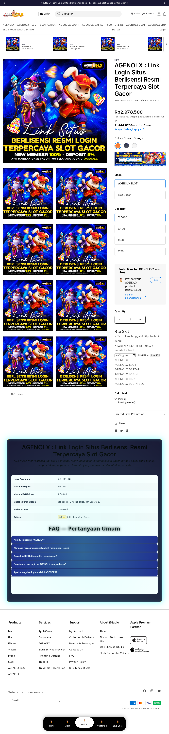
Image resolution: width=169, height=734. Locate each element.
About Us (105, 631)
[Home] (14, 14)
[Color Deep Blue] (126, 145)
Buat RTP (155, 355)
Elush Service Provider (52, 649)
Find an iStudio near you (111, 639)
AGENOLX (9, 24)
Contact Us (76, 649)
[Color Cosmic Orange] (118, 145)
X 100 (121, 228)
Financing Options (49, 655)
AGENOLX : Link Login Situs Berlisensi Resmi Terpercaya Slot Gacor (84, 3)
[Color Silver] (134, 145)
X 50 (121, 240)
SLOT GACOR (48, 24)
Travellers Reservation (52, 668)
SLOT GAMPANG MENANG (18, 29)
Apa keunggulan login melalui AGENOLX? (35, 572)
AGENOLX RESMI (27, 24)
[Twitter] (122, 431)
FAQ (71, 655)
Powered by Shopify (151, 708)
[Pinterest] (128, 431)
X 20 (121, 251)
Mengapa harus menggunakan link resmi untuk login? (41, 548)
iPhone (12, 643)
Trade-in (44, 662)
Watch (12, 649)
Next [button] (164, 3)
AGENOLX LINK (157, 24)
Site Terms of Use (79, 668)
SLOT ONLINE (115, 24)
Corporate (45, 637)
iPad (10, 637)
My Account (76, 631)
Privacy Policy (77, 662)
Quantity (120, 311)
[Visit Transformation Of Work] (140, 165)
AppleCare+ (45, 631)
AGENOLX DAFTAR (93, 24)
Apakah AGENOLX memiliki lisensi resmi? (35, 556)
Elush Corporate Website (114, 653)
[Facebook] (117, 431)
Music (11, 655)
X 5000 (122, 217)
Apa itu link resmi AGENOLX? (29, 540)
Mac (10, 631)
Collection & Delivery (81, 637)
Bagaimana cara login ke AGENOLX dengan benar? (40, 564)
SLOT (11, 662)
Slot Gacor (124, 195)
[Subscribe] (59, 701)
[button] (9, 24)
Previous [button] (4, 3)
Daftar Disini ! (121, 3)
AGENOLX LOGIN (69, 24)
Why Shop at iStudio (112, 647)
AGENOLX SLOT (136, 24)
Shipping (134, 117)
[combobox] (88, 14)
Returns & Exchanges (81, 643)
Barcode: (140, 100)
